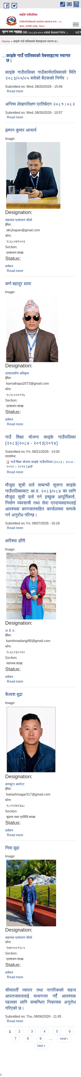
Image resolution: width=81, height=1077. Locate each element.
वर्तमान (9, 266)
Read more (15, 91)
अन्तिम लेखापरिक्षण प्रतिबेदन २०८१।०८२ (40, 104)
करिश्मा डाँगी (15, 540)
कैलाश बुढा (13, 694)
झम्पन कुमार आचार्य (20, 130)
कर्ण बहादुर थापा (18, 283)
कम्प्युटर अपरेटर (14, 784)
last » (41, 1045)
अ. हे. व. (10, 630)
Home (6, 41)
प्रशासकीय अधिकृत (17, 373)
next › (64, 1038)
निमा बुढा (12, 848)
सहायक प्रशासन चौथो (18, 220)
